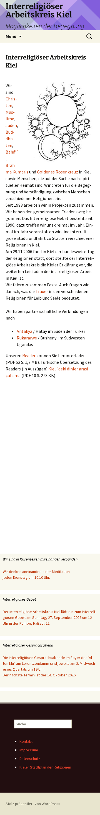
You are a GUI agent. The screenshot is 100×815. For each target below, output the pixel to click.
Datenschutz (29, 758)
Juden (11, 125)
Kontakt (25, 741)
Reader (29, 355)
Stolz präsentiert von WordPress (33, 803)
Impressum (28, 749)
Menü (11, 36)
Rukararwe (27, 338)
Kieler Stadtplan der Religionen (45, 767)
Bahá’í (12, 152)
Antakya (24, 331)
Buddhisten (10, 138)
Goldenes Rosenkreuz (57, 172)
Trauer (42, 291)
